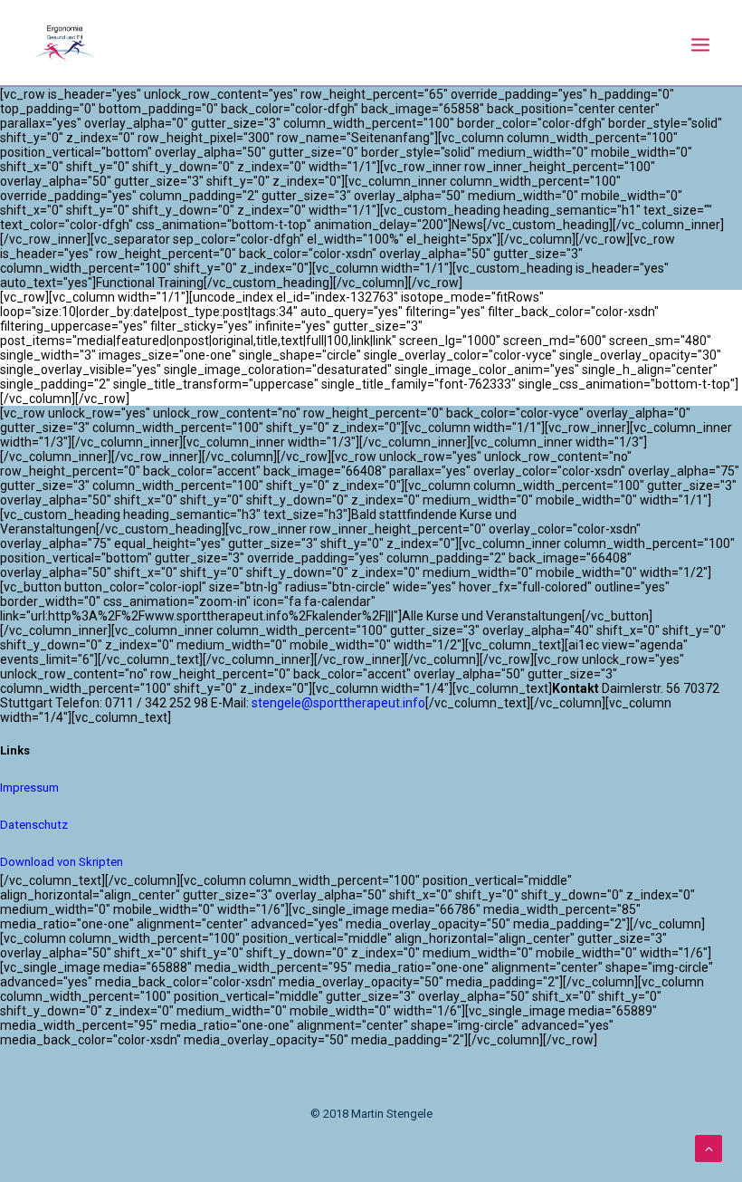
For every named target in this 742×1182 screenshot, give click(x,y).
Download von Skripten (61, 862)
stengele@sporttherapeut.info (338, 703)
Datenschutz (34, 824)
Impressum (29, 787)
